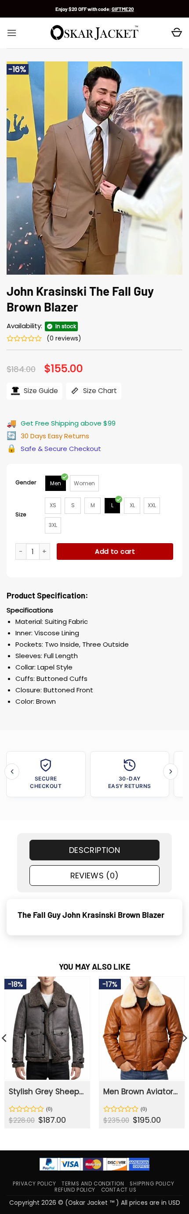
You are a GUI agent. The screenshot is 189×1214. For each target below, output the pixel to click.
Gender (25, 482)
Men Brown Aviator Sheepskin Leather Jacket (141, 1091)
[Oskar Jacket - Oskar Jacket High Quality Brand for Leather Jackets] (94, 33)
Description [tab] (94, 850)
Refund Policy (75, 1189)
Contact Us (119, 1189)
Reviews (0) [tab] (94, 875)
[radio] (55, 483)
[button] (12, 32)
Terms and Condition (93, 1183)
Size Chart (99, 390)
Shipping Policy (152, 1183)
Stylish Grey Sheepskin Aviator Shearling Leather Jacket (46, 1091)
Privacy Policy (34, 1183)
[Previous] (11, 771)
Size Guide (40, 390)
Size (20, 514)
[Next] (170, 771)
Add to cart (115, 551)
